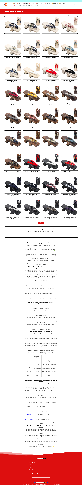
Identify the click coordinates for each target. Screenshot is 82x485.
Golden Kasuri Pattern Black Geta (50, 217)
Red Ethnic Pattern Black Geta (50, 194)
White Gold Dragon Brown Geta (50, 148)
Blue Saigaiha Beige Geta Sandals (50, 34)
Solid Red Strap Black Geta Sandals (31, 171)
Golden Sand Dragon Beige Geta (50, 57)
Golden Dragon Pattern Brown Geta (12, 171)
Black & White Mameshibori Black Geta (32, 217)
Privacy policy (37, 484)
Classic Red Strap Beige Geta (50, 80)
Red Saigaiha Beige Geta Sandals (69, 34)
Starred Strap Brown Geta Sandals (50, 103)
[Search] (70, 4)
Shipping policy (50, 484)
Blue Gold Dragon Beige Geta (12, 80)
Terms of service (43, 484)
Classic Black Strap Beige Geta (69, 80)
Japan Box (5, 7)
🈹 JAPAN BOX (27, 484)
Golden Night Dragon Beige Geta (31, 57)
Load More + (41, 222)
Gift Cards (31, 469)
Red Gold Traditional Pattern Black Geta (69, 171)
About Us (30, 464)
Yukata (28, 416)
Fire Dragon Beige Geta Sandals (13, 34)
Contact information (57, 484)
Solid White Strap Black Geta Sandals (50, 171)
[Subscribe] (49, 234)
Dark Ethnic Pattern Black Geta (31, 194)
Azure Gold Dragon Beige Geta (69, 57)
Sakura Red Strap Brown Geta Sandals (13, 103)
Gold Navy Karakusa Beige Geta (31, 34)
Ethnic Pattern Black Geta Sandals (69, 194)
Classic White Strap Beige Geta (31, 80)
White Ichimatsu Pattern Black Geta (12, 217)
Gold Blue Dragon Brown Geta (31, 148)
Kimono (30, 416)
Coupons (30, 467)
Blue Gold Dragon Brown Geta (69, 148)
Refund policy (32, 484)
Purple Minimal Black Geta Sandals (69, 217)
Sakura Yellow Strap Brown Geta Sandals (31, 103)
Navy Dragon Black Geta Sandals (13, 194)
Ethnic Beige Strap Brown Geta (69, 103)
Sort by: (65, 15)
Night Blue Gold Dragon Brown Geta (12, 148)
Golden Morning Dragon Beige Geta (12, 57)
